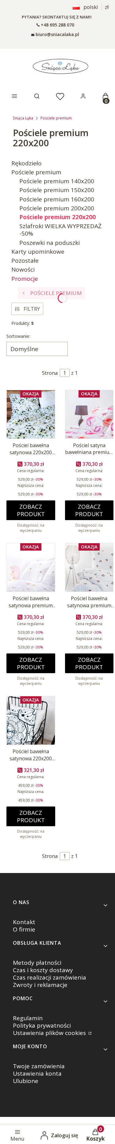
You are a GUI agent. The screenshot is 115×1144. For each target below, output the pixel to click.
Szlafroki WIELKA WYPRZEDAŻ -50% (60, 229)
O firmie (24, 929)
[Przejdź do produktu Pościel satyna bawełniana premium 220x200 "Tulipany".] (89, 414)
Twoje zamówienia (39, 1066)
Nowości (23, 269)
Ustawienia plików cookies (50, 1033)
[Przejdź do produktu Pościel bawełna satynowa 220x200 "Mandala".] (31, 720)
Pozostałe (25, 261)
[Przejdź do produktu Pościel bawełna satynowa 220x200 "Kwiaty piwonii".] (31, 414)
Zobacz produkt (31, 510)
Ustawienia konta (37, 1073)
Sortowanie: (18, 336)
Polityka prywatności (42, 1025)
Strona (50, 372)
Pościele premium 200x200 (56, 208)
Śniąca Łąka (23, 118)
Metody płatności (37, 963)
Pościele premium (56, 118)
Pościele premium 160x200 (56, 199)
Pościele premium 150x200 (56, 190)
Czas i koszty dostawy (43, 970)
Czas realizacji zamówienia (49, 977)
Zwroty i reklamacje (40, 985)
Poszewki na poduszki (49, 243)
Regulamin (28, 1018)
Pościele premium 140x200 (56, 181)
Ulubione (25, 1081)
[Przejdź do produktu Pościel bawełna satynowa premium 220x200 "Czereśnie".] (89, 567)
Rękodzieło (26, 163)
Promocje (24, 279)
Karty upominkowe (37, 252)
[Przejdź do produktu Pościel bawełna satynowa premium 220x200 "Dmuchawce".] (31, 567)
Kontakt (24, 922)
